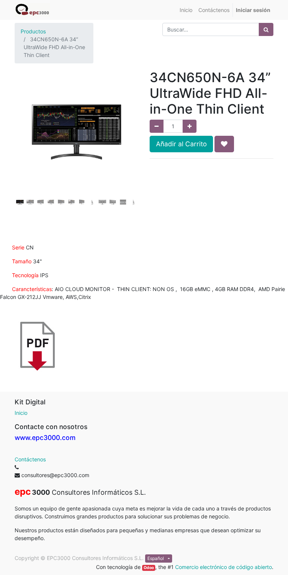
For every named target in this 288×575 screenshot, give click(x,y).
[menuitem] (186, 10)
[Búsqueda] (266, 29)
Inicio (21, 413)
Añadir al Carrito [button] (181, 144)
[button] (24, 144)
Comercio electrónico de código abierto (223, 567)
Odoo (149, 567)
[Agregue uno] (189, 126)
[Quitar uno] (157, 126)
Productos (33, 31)
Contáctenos (30, 459)
